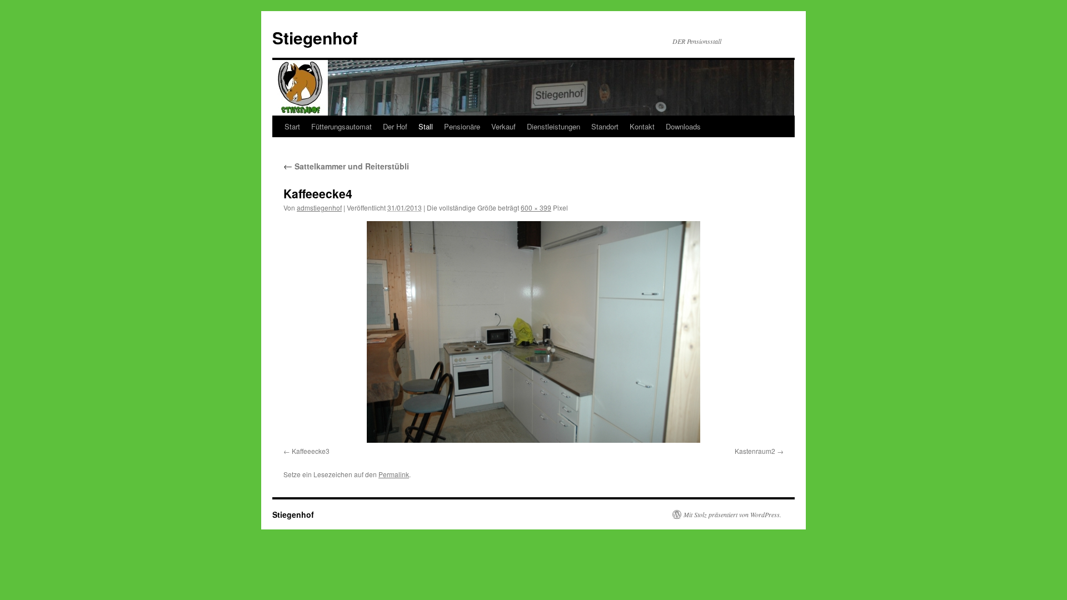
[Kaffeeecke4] (533, 332)
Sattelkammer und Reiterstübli (346, 166)
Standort (605, 126)
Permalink (393, 474)
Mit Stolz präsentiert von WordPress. (732, 514)
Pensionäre (462, 126)
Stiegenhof (315, 37)
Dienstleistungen (553, 126)
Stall (425, 126)
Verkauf (503, 126)
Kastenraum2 (755, 451)
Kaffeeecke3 (311, 451)
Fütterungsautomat (341, 126)
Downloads (683, 126)
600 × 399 (536, 207)
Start (292, 126)
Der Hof (395, 126)
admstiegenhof (319, 207)
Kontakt (642, 126)
